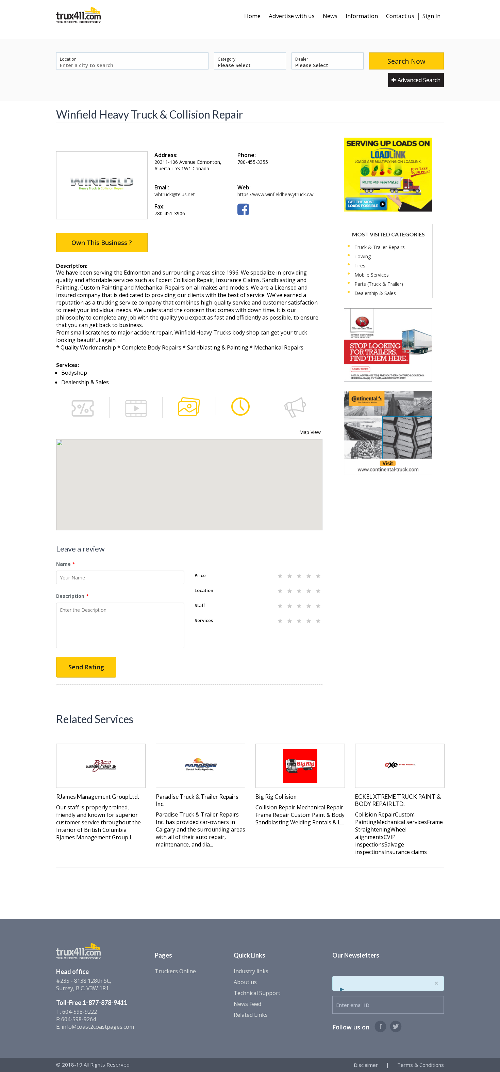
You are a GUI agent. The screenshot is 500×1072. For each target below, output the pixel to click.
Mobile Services (371, 274)
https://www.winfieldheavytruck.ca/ (275, 194)
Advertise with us (292, 16)
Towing (362, 256)
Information (362, 16)
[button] (189, 486)
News (330, 16)
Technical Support (257, 993)
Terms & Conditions (420, 1064)
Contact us (400, 16)
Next (453, 778)
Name (63, 564)
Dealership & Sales (375, 293)
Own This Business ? (101, 242)
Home (252, 16)
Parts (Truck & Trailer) (378, 284)
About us (245, 982)
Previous (47, 778)
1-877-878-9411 (105, 1002)
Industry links (251, 971)
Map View (310, 432)
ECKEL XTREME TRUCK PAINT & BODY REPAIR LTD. (398, 800)
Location (68, 59)
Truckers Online (175, 971)
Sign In (431, 16)
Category (226, 59)
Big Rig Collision (276, 796)
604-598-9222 (79, 1011)
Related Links (251, 1015)
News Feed (247, 1004)
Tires (359, 265)
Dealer (301, 59)
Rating (203, 564)
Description (70, 596)
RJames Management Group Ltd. (97, 796)
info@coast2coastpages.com (98, 1026)
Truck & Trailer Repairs (379, 247)
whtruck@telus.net (174, 194)
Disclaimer (366, 1064)
